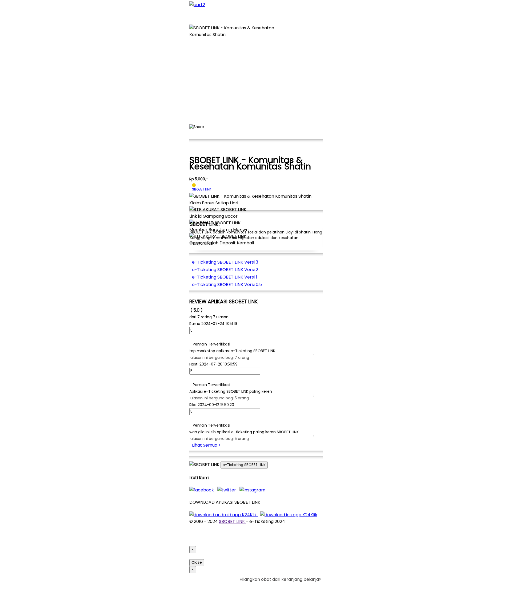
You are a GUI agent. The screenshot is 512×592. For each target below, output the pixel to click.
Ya (303, 586)
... (315, 355)
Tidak (313, 586)
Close (196, 562)
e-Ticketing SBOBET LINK (244, 464)
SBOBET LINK (232, 521)
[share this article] (196, 127)
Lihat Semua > (206, 445)
